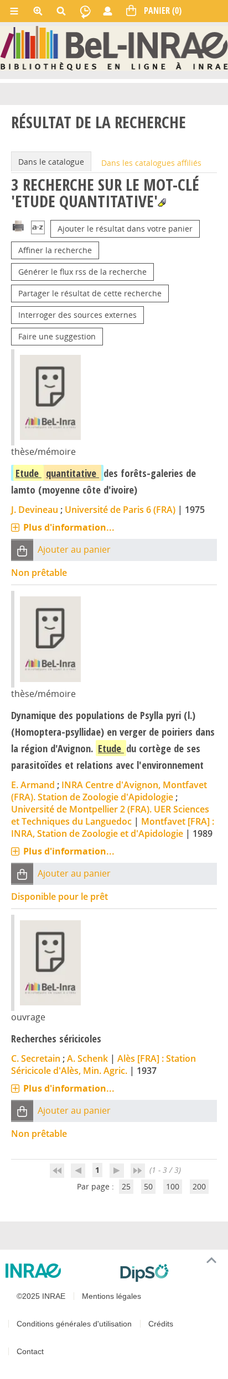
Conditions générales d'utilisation (74, 1323)
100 (172, 1186)
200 (199, 1186)
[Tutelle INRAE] (58, 1270)
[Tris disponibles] (37, 228)
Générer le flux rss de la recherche (82, 271)
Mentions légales (111, 1296)
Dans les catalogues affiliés (151, 163)
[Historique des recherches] (85, 11)
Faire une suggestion (57, 336)
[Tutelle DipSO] (169, 1272)
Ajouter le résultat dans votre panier (125, 228)
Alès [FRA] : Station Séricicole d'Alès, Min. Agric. (103, 1064)
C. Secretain (35, 1058)
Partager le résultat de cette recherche (90, 293)
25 (126, 1186)
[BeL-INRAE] (114, 47)
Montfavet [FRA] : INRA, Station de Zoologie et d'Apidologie (112, 827)
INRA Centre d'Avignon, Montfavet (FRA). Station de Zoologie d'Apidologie (109, 791)
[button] (22, 550)
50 (148, 1186)
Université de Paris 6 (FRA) (120, 510)
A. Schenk (87, 1058)
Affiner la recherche (55, 250)
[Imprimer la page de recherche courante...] (18, 225)
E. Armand (33, 785)
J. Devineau (34, 510)
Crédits (160, 1323)
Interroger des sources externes (77, 315)
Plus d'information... (69, 527)
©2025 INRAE (41, 1296)
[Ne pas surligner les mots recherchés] (162, 202)
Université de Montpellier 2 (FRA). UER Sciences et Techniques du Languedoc (110, 815)
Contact (30, 1351)
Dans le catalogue (51, 161)
